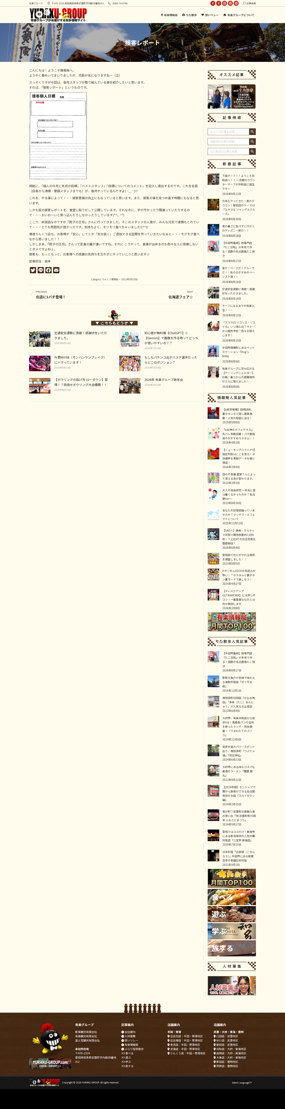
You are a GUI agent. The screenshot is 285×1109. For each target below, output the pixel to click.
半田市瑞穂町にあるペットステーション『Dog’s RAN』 (238, 352)
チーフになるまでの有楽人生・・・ (238, 308)
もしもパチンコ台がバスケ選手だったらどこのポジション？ (170, 360)
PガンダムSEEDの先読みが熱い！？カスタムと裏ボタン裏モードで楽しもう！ (239, 575)
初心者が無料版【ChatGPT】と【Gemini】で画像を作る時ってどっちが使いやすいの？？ (171, 337)
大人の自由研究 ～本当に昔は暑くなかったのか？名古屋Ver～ (239, 494)
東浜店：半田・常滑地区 (185, 1045)
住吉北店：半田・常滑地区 (186, 1036)
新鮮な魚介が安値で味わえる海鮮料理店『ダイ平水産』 (238, 682)
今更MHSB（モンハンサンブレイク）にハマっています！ (80, 360)
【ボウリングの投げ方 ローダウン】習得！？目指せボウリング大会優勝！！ (81, 382)
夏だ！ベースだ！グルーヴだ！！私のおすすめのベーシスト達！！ (238, 272)
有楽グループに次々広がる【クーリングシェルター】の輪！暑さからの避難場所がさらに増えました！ (238, 375)
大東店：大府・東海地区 (231, 1057)
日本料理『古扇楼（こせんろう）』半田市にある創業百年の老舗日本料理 (238, 856)
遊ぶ (128, 1057)
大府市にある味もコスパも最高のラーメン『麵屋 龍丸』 (238, 771)
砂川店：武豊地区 (227, 1040)
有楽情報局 (131, 1045)
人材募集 (130, 1036)
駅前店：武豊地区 (227, 1045)
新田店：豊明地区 (227, 1062)
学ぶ (128, 1062)
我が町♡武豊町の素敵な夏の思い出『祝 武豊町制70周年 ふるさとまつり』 (239, 816)
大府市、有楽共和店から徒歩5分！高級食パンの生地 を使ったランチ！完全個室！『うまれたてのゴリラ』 (238, 726)
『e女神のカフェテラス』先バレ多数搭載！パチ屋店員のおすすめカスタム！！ (238, 434)
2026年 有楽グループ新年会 (163, 379)
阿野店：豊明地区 (227, 1066)
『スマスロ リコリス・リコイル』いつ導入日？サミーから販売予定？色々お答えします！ (238, 328)
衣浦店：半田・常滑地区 (185, 1049)
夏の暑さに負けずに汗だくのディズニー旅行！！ (238, 228)
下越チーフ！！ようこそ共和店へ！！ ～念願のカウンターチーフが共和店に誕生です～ (238, 182)
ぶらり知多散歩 (134, 1049)
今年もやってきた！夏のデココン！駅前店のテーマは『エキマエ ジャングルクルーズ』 (238, 207)
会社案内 (130, 1032)
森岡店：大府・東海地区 (231, 1053)
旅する (129, 1066)
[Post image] (39, 339)
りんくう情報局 (110, 279)
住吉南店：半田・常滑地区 (186, 1040)
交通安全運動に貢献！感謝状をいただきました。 (80, 335)
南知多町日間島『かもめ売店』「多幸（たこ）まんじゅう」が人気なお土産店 (238, 702)
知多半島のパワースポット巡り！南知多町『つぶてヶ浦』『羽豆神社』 (238, 751)
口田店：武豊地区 (227, 1036)
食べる (129, 1053)
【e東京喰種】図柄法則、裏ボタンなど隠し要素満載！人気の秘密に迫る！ (238, 413)
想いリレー (131, 1040)
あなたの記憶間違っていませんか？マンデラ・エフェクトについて (238, 514)
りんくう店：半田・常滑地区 (188, 1053)
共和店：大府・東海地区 (231, 1049)
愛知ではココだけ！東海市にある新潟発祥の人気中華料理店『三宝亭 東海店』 (238, 836)
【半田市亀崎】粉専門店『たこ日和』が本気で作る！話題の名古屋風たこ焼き (238, 249)
